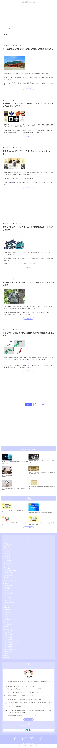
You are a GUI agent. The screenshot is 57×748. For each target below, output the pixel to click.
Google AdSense (8, 579)
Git (4, 621)
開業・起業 (5, 657)
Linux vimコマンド (9, 604)
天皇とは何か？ (7, 653)
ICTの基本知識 (7, 585)
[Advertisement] (28, 16)
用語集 (5, 577)
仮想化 (5, 587)
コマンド (7, 595)
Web (4, 543)
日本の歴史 (5, 629)
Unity (5, 623)
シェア (20, 747)
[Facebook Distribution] (30, 730)
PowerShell (8, 597)
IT (3, 583)
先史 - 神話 (7, 632)
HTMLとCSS (7, 550)
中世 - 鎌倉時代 (8, 644)
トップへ (37, 747)
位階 (28, 365)
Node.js (7, 553)
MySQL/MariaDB (9, 611)
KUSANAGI (7, 572)
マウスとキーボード (8, 624)
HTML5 (6, 546)
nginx (6, 568)
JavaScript (6, 551)
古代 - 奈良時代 (8, 639)
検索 (31, 747)
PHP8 (6, 558)
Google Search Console (9, 580)
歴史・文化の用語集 (8, 649)
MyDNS (7, 574)
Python (5, 605)
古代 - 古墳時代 (8, 636)
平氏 (16, 182)
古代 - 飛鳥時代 (8, 637)
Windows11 (8, 592)
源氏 (12, 182)
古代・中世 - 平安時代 (10, 641)
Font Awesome (7, 575)
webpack (8, 555)
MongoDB (7, 609)
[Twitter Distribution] (26, 730)
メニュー (26, 747)
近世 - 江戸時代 (8, 648)
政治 (4, 655)
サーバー (6, 567)
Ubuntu (6, 617)
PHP (5, 556)
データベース (7, 607)
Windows (6, 590)
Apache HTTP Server (10, 570)
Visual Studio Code (9, 602)
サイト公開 (6, 545)
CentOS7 (7, 616)
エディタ (6, 599)
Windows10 (8, 593)
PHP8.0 (8, 560)
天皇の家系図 (7, 651)
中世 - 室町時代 (8, 646)
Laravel (5, 565)
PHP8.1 (8, 562)
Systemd (7, 619)
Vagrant (7, 588)
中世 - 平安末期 (8, 642)
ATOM (6, 600)
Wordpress (6, 563)
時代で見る (6, 631)
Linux (5, 612)
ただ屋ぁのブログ (28, 2)
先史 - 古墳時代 (8, 634)
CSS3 (5, 548)
